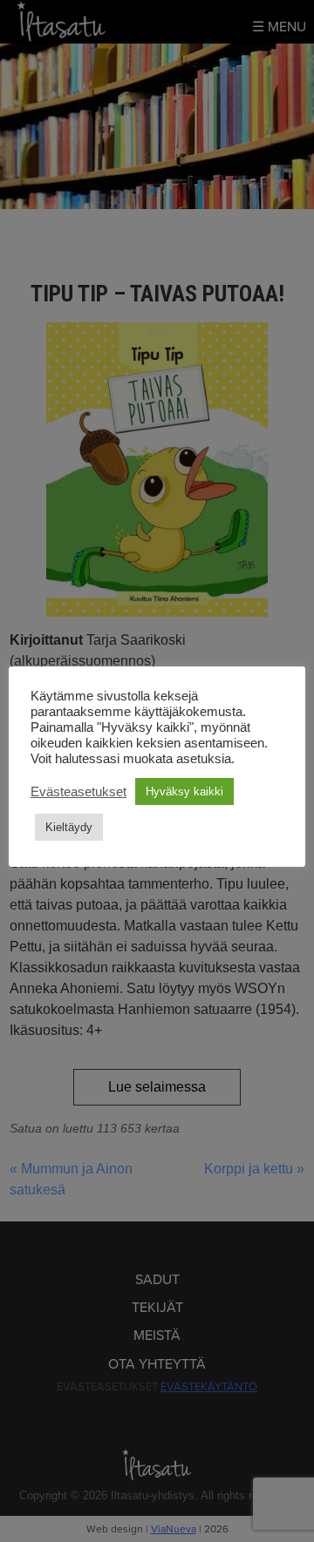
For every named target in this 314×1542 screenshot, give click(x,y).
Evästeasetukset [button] (78, 792)
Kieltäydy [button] (68, 827)
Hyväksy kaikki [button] (184, 791)
